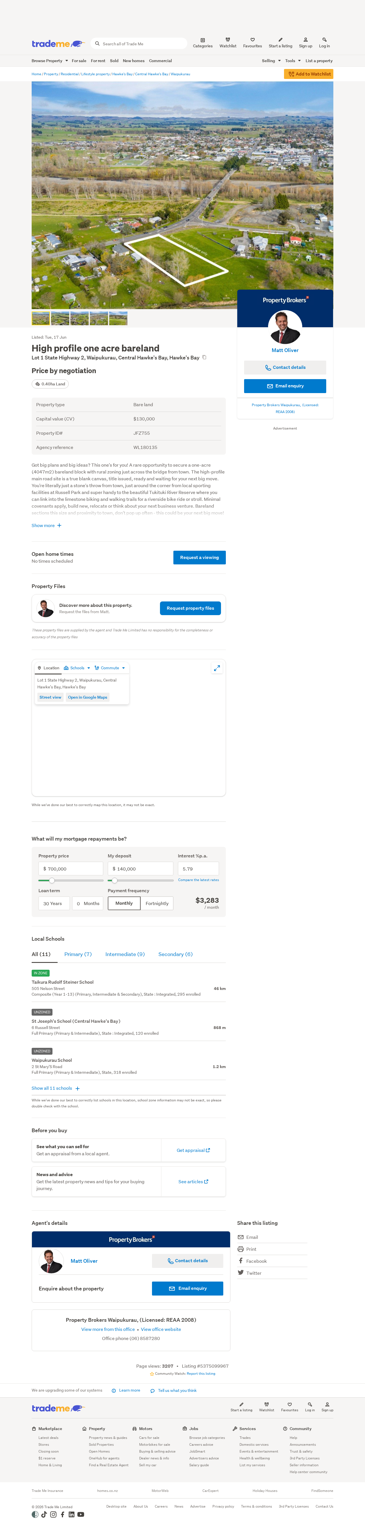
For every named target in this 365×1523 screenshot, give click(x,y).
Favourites (289, 1410)
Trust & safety (301, 1451)
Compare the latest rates (198, 880)
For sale (79, 60)
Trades (245, 1437)
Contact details (191, 1261)
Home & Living (50, 1465)
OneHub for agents (104, 1458)
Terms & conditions (256, 1506)
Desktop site (116, 1506)
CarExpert (210, 1491)
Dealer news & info (154, 1458)
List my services (252, 1465)
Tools (290, 60)
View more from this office (108, 1329)
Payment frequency (128, 891)
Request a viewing (199, 557)
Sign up (305, 45)
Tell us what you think (177, 1390)
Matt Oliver (285, 350)
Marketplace (50, 1428)
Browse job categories (207, 1437)
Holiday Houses (265, 1491)
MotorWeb (160, 1491)
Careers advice (201, 1444)
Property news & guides (108, 1437)
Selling (269, 60)
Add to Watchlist (313, 74)
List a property (319, 60)
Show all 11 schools (52, 1088)
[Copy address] (204, 357)
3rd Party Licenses (305, 1458)
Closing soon (48, 1451)
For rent (98, 60)
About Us (140, 1506)
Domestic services (254, 1444)
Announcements (303, 1444)
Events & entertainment (259, 1451)
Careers (161, 1506)
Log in (324, 45)
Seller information (304, 1465)
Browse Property (47, 60)
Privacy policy (223, 1506)
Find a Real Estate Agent (109, 1465)
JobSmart (197, 1451)
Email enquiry (289, 386)
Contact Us (324, 1506)
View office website (160, 1329)
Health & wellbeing (255, 1458)
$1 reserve (47, 1458)
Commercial (160, 60)
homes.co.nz (107, 1491)
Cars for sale (149, 1437)
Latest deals (48, 1437)
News (179, 1506)
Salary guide (199, 1465)
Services (248, 1428)
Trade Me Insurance (47, 1491)
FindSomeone (322, 1491)
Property (97, 1428)
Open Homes (99, 1451)
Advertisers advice (204, 1458)
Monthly (124, 903)
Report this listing (201, 1373)
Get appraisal (191, 1150)
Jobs (193, 1428)
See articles (191, 1181)
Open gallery (185, 300)
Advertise (198, 1506)
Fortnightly (157, 903)
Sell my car (148, 1465)
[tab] (48, 668)
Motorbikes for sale (154, 1444)
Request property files (190, 608)
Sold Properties (101, 1444)
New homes (134, 60)
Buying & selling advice (157, 1451)
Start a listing (241, 1410)
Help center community (308, 1471)
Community (301, 1428)
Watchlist (266, 1410)
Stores (43, 1444)
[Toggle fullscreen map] (217, 668)
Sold (114, 60)
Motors (145, 1428)
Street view (50, 697)
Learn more (129, 1390)
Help (293, 1437)
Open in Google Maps (87, 697)
